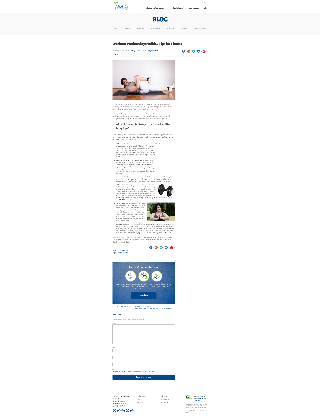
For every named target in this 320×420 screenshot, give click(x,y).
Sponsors (140, 402)
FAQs (138, 399)
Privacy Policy (165, 399)
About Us (164, 396)
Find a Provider (193, 8)
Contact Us (164, 402)
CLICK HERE (120, 200)
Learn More (144, 295)
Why (155, 8)
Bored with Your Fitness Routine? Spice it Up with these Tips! (155, 308)
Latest (115, 28)
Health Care (140, 28)
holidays (125, 253)
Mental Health (155, 28)
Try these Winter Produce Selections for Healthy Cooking (131, 306)
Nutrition (184, 28)
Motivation (170, 28)
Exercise (127, 28)
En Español (205, 2)
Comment (115, 323)
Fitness (120, 253)
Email (114, 354)
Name (114, 347)
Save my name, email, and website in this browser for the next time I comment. (134, 371)
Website (114, 362)
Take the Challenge (176, 8)
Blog (206, 8)
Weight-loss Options (200, 28)
